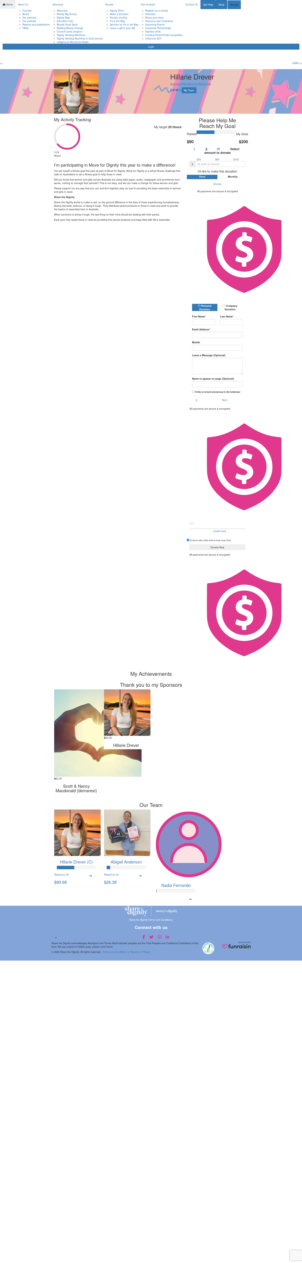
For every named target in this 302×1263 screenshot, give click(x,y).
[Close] (300, 63)
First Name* (199, 316)
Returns (134, 952)
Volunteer (150, 14)
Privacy (146, 952)
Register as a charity (156, 10)
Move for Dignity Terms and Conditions (151, 919)
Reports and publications (36, 24)
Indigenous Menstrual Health (73, 42)
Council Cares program (69, 31)
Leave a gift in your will (122, 28)
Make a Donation (119, 14)
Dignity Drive (117, 10)
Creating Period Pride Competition (164, 35)
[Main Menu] (1, 63)
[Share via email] (177, 90)
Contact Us (192, 4)
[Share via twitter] (173, 90)
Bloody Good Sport (67, 24)
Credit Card (219, 531)
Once (202, 176)
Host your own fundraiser (159, 21)
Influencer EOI (153, 38)
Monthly (233, 176)
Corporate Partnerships (158, 28)
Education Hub (65, 21)
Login (151, 46)
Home (9, 4)
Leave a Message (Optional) (208, 355)
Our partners (29, 17)
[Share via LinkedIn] (180, 90)
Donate (109, 4)
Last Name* (226, 316)
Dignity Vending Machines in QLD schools (80, 38)
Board (25, 14)
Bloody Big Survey (67, 14)
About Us (23, 4)
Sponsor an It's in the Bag (124, 24)
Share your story (154, 17)
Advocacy (57, 4)
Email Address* (201, 329)
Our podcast (29, 21)
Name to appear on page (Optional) (213, 378)
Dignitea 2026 (153, 31)
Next (224, 400)
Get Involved (148, 4)
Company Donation (231, 307)
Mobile (196, 342)
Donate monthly (118, 17)
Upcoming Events (155, 24)
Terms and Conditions (114, 952)
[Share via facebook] (171, 90)
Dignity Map (63, 17)
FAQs (25, 28)
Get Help (208, 4)
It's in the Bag (117, 21)
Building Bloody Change (70, 28)
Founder (27, 10)
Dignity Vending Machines (71, 35)
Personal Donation (205, 307)
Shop (221, 4)
